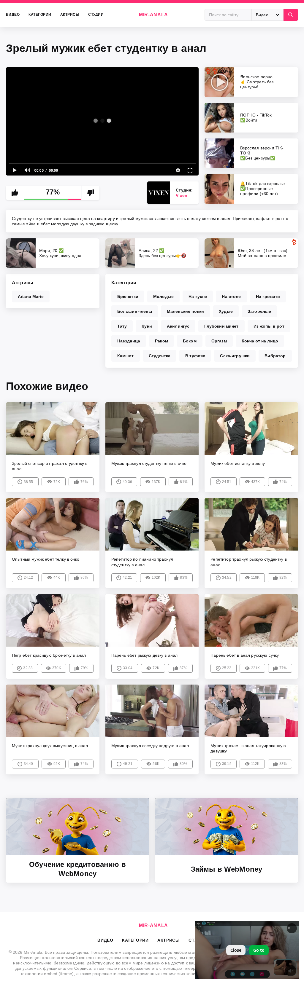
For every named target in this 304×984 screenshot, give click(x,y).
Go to (259, 950)
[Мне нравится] (15, 192)
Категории (39, 14)
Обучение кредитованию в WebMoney (77, 869)
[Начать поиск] (290, 15)
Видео (13, 14)
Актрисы (69, 14)
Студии (96, 14)
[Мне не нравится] (90, 192)
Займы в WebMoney (226, 869)
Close (235, 950)
